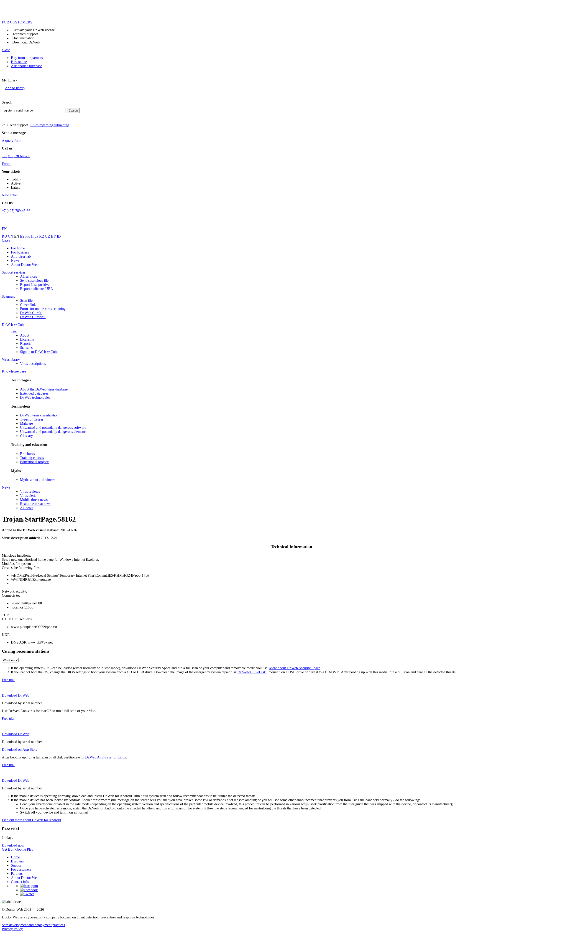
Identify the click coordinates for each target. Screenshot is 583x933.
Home (15, 857)
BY (54, 236)
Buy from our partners (27, 58)
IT (33, 236)
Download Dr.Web (26, 42)
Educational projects (34, 462)
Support (16, 865)
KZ (42, 236)
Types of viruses (31, 419)
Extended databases (34, 393)
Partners (17, 873)
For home (18, 248)
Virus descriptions (33, 363)
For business (20, 252)
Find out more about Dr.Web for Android (31, 820)
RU (5, 236)
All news (26, 508)
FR (28, 236)
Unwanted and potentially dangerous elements (53, 432)
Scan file (26, 300)
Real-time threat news (35, 504)
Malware (26, 423)
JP (37, 236)
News (15, 260)
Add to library (15, 88)
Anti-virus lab (21, 256)
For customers (21, 869)
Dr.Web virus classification (39, 415)
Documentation (23, 38)
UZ (48, 236)
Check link (28, 305)
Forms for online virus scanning (43, 309)
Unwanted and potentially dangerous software (53, 427)
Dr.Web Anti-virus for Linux (105, 757)
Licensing (27, 339)
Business (17, 861)
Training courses (32, 458)
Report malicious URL (36, 289)
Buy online (19, 62)
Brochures (27, 454)
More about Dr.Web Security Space (294, 668)
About (24, 335)
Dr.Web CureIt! (31, 313)
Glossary (26, 436)
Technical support (25, 34)
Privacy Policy (12, 929)
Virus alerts (28, 495)
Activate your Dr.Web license (33, 30)
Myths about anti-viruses (37, 480)
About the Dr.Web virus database (44, 389)
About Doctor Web (24, 264)
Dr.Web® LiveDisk (252, 672)
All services (28, 276)
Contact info (20, 882)
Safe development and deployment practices (33, 925)
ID (59, 236)
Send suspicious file (34, 280)
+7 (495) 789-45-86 (16, 156)
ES (22, 236)
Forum (6, 164)
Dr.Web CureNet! (33, 317)
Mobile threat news (34, 500)
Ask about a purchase (26, 66)
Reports (25, 343)
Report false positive (34, 284)
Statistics (26, 348)
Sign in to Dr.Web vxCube (39, 352)
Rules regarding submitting (49, 125)
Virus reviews (30, 491)
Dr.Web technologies (35, 397)
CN (11, 236)
